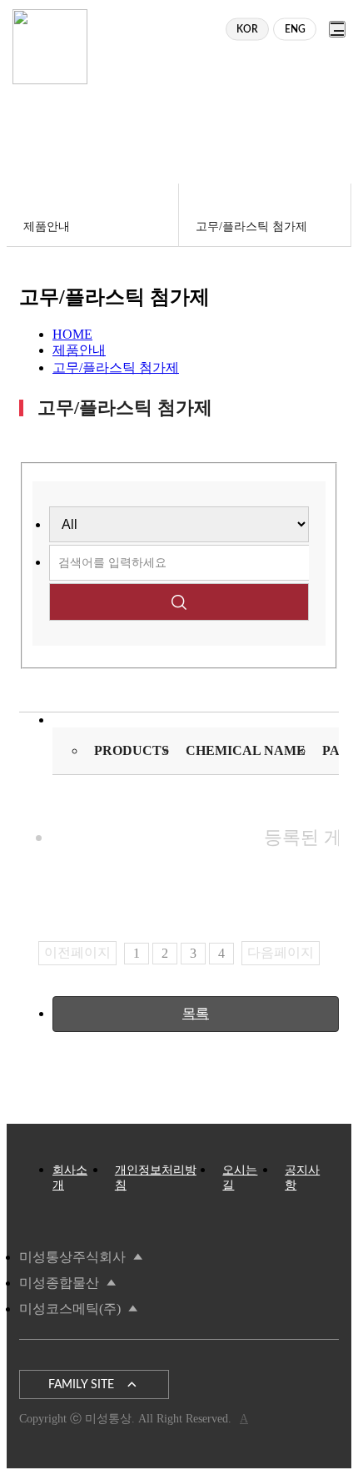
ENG (295, 29)
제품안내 (79, 350)
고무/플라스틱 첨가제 (115, 367)
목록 (195, 1013)
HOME (72, 334)
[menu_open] (337, 29)
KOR (247, 29)
